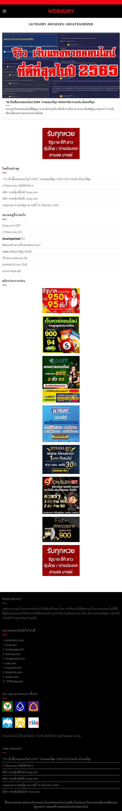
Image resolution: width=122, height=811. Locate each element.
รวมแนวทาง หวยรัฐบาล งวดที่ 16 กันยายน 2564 (30, 205)
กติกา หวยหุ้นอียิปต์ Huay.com (20, 192)
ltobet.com (12, 676)
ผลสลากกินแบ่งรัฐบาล (14, 251)
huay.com (11, 644)
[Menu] (4, 11)
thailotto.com (13, 672)
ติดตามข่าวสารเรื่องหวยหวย (18, 245)
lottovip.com (12, 654)
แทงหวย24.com (11, 264)
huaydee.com (13, 667)
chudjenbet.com (15, 658)
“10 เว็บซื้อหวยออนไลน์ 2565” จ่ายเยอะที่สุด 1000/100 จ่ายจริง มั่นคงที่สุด (46, 179)
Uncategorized (11, 238)
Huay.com (8, 225)
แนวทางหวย (9, 271)
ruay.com (10, 663)
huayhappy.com (14, 649)
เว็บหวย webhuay (12, 258)
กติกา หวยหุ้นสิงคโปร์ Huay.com (21, 791)
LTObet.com (9, 232)
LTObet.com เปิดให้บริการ (17, 185)
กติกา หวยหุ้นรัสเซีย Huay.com (20, 198)
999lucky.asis (15, 681)
